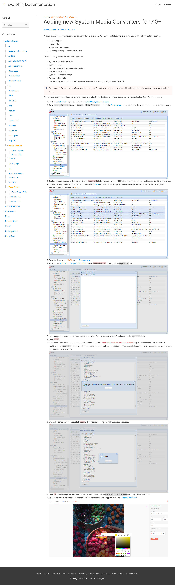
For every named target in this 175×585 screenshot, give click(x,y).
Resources (94, 573)
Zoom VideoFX (14, 197)
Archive (11, 56)
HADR (10, 96)
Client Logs (13, 71)
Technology (83, 573)
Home (158, 4)
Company (106, 573)
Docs (7, 216)
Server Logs (13, 163)
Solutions (72, 573)
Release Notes (11, 221)
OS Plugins (13, 135)
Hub (10, 106)
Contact (167, 4)
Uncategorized (11, 231)
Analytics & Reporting (17, 51)
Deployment (10, 211)
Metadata (12, 126)
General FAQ (13, 91)
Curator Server (14, 81)
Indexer (11, 111)
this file (70, 260)
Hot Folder (12, 101)
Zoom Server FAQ (19, 192)
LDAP (10, 116)
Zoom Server (14, 187)
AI (9, 46)
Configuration (14, 76)
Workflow (12, 182)
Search (8, 226)
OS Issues (12, 131)
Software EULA (132, 573)
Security (11, 159)
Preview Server (15, 145)
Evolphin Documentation (31, 4)
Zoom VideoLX (14, 202)
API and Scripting (12, 206)
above (77, 188)
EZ (9, 86)
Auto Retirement (15, 66)
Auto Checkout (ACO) (17, 61)
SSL (10, 168)
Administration (11, 41)
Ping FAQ (12, 140)
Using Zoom (10, 236)
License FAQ (13, 121)
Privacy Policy (118, 573)
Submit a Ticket (59, 573)
